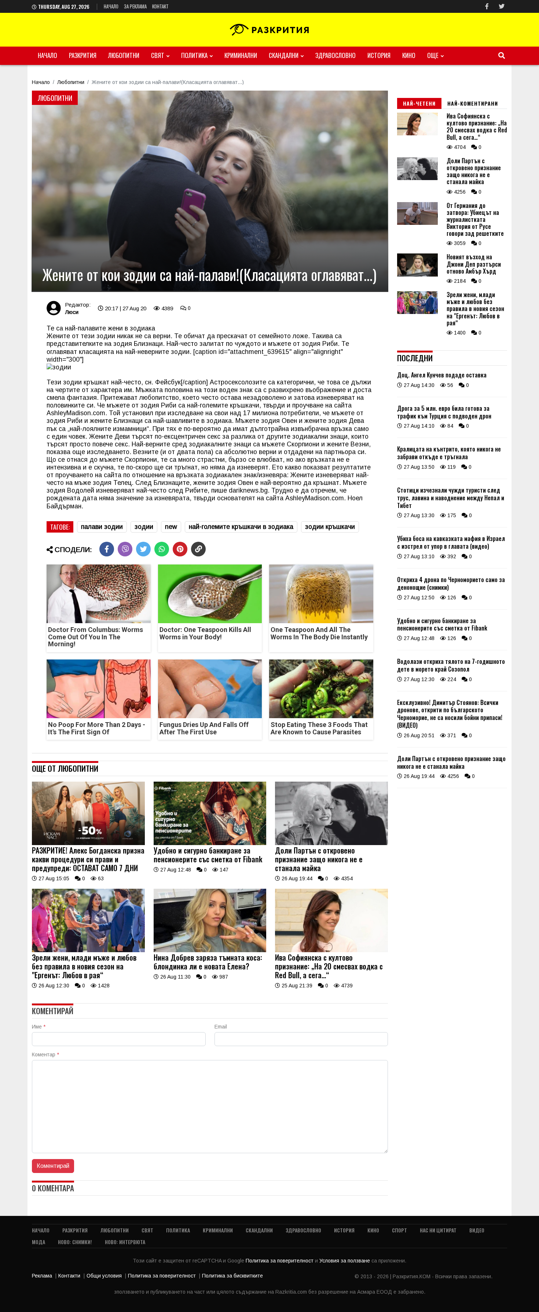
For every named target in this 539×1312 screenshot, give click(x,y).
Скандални (283, 55)
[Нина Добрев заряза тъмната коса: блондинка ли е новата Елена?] (210, 950)
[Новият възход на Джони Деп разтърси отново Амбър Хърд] (417, 275)
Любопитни (123, 55)
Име (38, 1026)
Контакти (69, 1275)
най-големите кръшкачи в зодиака (241, 526)
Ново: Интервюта (125, 1242)
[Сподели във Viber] (125, 549)
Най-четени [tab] (419, 103)
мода (38, 1242)
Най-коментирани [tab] (472, 103)
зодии (144, 526)
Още (433, 55)
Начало (111, 6)
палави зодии (102, 526)
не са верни (152, 336)
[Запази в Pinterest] (180, 549)
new (171, 526)
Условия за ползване (345, 1261)
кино (408, 55)
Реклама (42, 1275)
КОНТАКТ (160, 6)
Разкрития (82, 55)
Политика (194, 55)
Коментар (45, 1054)
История (378, 55)
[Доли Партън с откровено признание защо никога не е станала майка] (331, 843)
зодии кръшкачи (330, 526)
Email (220, 1026)
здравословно (335, 55)
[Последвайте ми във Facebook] (486, 6)
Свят (157, 55)
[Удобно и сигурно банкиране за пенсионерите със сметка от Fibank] (210, 843)
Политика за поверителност (280, 1261)
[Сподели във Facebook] (106, 549)
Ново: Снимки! (75, 1242)
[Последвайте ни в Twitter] (501, 6)
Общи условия (104, 1275)
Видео (476, 1230)
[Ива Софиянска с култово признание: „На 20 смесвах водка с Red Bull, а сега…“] (331, 950)
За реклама (135, 6)
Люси (71, 312)
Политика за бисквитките (232, 1275)
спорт (399, 1230)
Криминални (240, 55)
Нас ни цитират (438, 1230)
